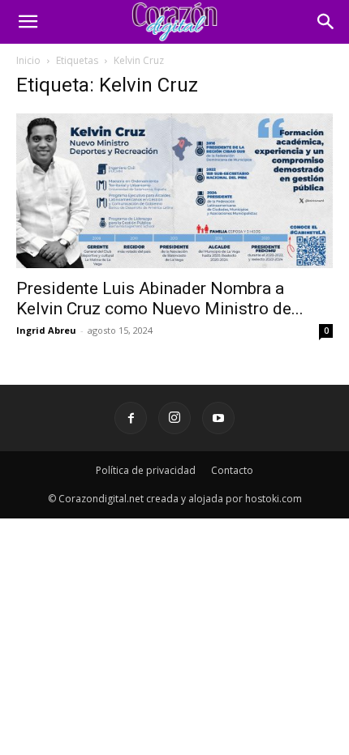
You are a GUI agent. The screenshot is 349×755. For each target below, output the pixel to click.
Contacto (232, 470)
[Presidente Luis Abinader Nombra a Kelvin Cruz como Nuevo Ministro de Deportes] (174, 190)
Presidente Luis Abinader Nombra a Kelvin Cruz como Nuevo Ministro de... (160, 298)
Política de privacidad (146, 470)
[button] (28, 22)
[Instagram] (174, 418)
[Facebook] (130, 418)
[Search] (326, 22)
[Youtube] (218, 418)
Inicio (28, 60)
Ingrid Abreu (46, 330)
